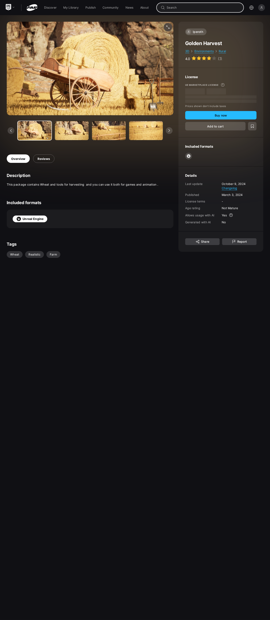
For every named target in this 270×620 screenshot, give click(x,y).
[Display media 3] (146, 130)
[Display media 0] (34, 130)
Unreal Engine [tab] (33, 219)
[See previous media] (11, 130)
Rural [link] (222, 51)
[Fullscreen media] (168, 27)
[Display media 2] (109, 130)
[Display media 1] (72, 130)
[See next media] (169, 130)
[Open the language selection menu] (251, 7)
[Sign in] (261, 7)
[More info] (222, 84)
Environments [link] (204, 51)
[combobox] (203, 7)
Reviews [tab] (44, 159)
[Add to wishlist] (252, 126)
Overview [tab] (18, 159)
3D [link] (187, 51)
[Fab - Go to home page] (32, 7)
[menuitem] (50, 7)
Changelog (229, 188)
